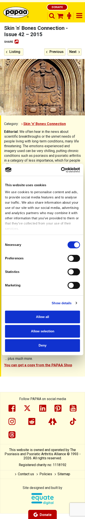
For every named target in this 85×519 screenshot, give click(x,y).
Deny (42, 345)
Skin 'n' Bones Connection (44, 124)
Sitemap (64, 474)
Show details (61, 303)
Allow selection (42, 331)
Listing (14, 52)
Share (8, 41)
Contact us (26, 474)
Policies (45, 474)
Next (72, 52)
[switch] (74, 258)
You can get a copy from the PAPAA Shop (38, 365)
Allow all (42, 317)
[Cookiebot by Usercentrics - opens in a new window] (61, 170)
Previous (56, 52)
